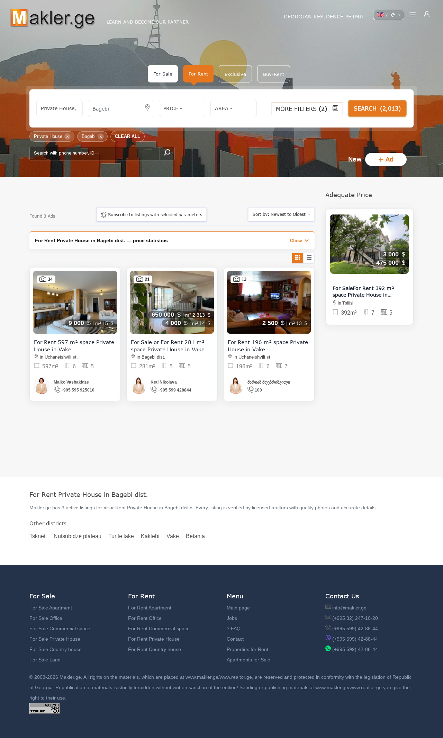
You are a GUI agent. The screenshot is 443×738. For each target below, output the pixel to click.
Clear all (127, 136)
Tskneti (38, 536)
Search (377, 108)
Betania (195, 536)
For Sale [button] (162, 74)
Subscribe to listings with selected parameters (154, 214)
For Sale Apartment (50, 607)
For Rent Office (145, 618)
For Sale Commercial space (59, 628)
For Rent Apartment (149, 607)
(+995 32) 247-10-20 (355, 618)
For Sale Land (45, 659)
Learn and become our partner (148, 22)
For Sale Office (45, 618)
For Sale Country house (55, 649)
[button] (235, 73)
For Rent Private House (154, 639)
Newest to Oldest (280, 214)
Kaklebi (150, 536)
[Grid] (297, 258)
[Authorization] (427, 15)
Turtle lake (121, 536)
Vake (172, 536)
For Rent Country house (154, 649)
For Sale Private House (54, 639)
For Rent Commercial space (159, 628)
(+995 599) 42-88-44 (355, 628)
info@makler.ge (349, 607)
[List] (308, 258)
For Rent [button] (198, 74)
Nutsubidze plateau (77, 536)
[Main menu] (412, 15)
